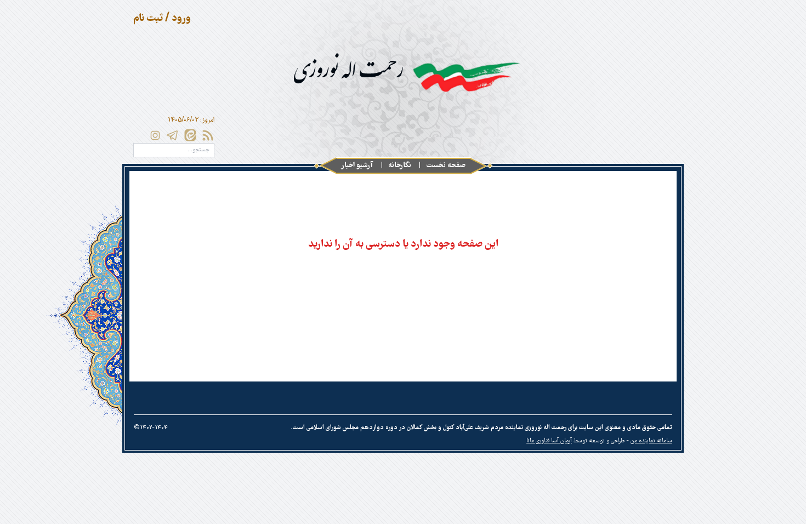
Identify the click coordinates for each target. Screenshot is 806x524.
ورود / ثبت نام (162, 18)
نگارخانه (399, 165)
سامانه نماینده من (651, 441)
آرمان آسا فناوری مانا (549, 441)
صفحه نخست (446, 165)
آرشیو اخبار (357, 165)
